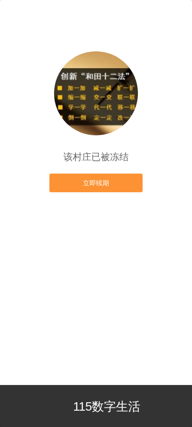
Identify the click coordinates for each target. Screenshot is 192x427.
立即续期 (96, 183)
